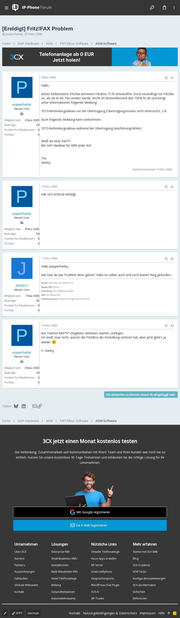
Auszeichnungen (24, 572)
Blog (136, 558)
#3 (172, 259)
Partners (19, 565)
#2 (172, 187)
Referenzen (140, 598)
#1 (172, 78)
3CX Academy (141, 565)
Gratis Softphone (101, 572)
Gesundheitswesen (63, 592)
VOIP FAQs (139, 572)
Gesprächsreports (102, 578)
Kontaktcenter (60, 565)
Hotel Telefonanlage (64, 578)
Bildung (56, 585)
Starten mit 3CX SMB (145, 552)
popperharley (14, 34)
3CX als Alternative (144, 585)
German (33, 613)
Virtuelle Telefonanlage (105, 552)
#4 (172, 326)
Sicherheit (139, 592)
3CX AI (95, 592)
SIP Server (97, 565)
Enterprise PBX (60, 552)
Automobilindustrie (63, 598)
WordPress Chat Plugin (105, 585)
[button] (6, 7)
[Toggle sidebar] (174, 7)
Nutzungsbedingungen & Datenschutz (110, 613)
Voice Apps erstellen (104, 558)
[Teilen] (166, 78)
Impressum (148, 613)
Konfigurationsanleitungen (149, 578)
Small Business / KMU (64, 558)
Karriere (19, 558)
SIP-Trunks (97, 598)
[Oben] (169, 613)
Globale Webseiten (26, 585)
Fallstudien (21, 578)
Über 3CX (20, 552)
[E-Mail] (32, 406)
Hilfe (161, 613)
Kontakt (19, 592)
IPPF (18, 613)
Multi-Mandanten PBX (64, 572)
